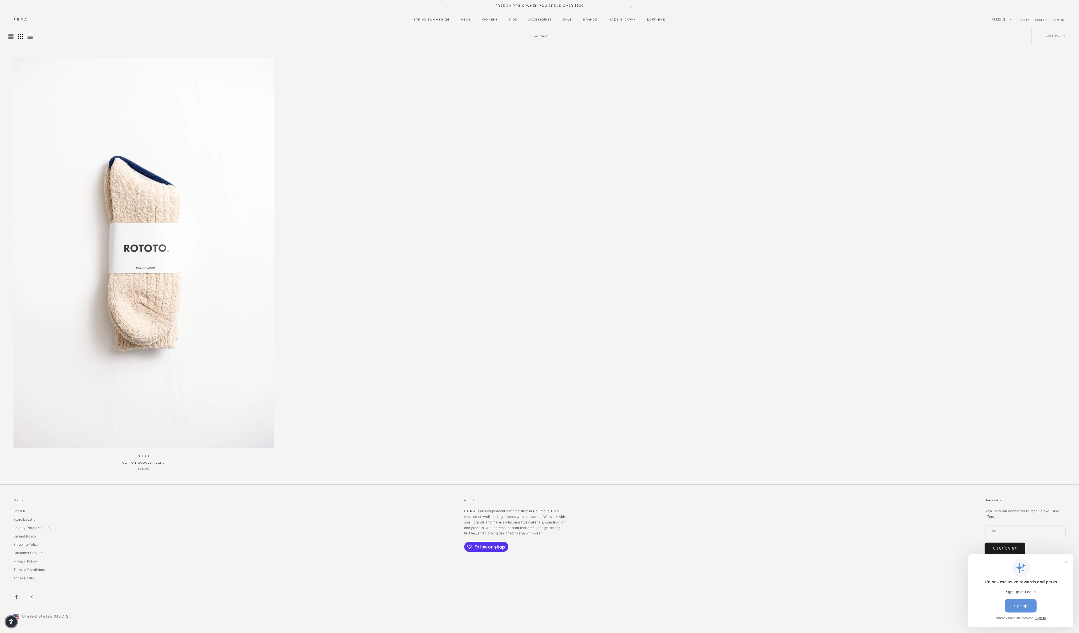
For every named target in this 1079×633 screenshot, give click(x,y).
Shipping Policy (26, 544)
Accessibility (23, 578)
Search (19, 511)
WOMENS (490, 19)
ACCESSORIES (540, 19)
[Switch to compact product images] (30, 36)
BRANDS (590, 19)
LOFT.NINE (656, 19)
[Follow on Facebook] (16, 597)
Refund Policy (24, 536)
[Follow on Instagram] (31, 597)
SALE (567, 19)
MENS (466, 19)
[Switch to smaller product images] (20, 36)
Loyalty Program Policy (32, 528)
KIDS (513, 19)
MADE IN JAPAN (622, 19)
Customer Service (28, 553)
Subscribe (1005, 549)
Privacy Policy (25, 561)
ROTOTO (144, 456)
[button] (11, 622)
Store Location (25, 519)
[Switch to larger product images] (10, 36)
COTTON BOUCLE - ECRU (143, 462)
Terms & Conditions (29, 570)
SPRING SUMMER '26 (431, 19)
